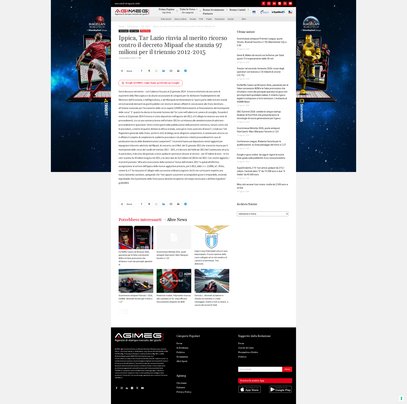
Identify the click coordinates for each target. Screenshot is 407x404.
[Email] (171, 71)
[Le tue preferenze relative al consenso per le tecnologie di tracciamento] (401, 398)
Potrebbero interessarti (140, 219)
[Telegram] (280, 3)
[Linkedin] (274, 3)
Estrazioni (219, 19)
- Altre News (176, 219)
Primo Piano (145, 31)
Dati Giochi (166, 19)
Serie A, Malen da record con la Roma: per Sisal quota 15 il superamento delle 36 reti (260, 57)
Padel (209, 19)
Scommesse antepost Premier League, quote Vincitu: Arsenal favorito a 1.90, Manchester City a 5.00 (261, 42)
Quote (231, 19)
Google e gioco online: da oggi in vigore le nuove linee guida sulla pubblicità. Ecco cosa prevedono (261, 156)
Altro (244, 19)
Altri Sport (145, 26)
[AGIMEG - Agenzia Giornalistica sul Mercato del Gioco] (132, 12)
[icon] (249, 392)
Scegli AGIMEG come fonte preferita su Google (152, 83)
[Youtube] (290, 3)
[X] (285, 3)
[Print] (178, 71)
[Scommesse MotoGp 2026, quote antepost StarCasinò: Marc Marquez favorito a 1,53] (174, 237)
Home (121, 26)
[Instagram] (269, 3)
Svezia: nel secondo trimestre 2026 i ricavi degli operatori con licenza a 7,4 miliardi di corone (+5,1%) (260, 71)
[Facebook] (263, 3)
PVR (201, 19)
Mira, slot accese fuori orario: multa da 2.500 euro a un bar (262, 186)
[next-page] (126, 311)
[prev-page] (121, 311)
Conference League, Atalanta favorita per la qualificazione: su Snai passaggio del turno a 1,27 (261, 143)
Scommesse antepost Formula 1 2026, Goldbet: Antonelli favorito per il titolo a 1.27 (136, 298)
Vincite (193, 19)
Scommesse (132, 26)
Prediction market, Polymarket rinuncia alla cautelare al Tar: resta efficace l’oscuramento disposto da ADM (174, 298)
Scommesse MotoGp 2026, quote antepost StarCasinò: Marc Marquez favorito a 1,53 (172, 255)
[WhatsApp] (156, 71)
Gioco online (180, 19)
